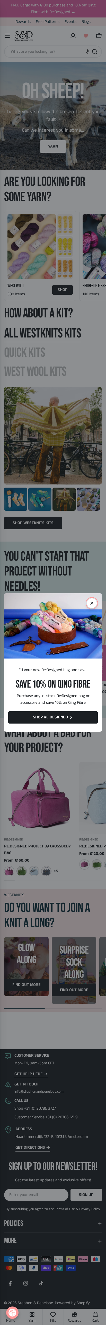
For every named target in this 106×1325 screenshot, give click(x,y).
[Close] (92, 603)
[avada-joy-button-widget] (12, 1312)
